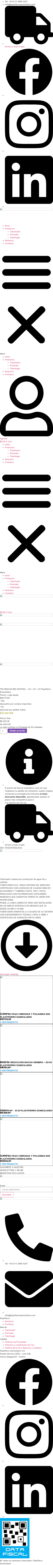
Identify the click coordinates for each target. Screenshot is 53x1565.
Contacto (9, 243)
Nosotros (9, 240)
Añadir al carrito (17, 730)
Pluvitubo (14, 234)
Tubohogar (15, 237)
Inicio (7, 225)
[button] (26, 300)
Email (2, 1186)
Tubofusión (15, 231)
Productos (10, 228)
